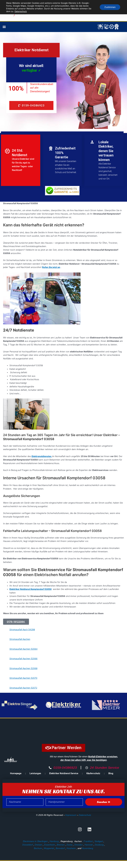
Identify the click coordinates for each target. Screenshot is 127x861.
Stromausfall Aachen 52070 (23, 678)
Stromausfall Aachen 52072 (23, 688)
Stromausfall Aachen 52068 (23, 668)
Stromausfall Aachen (19, 639)
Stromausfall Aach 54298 (22, 629)
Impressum (70, 815)
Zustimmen (110, 7)
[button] (4, 26)
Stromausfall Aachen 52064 (23, 649)
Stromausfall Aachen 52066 (23, 658)
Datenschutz (85, 815)
